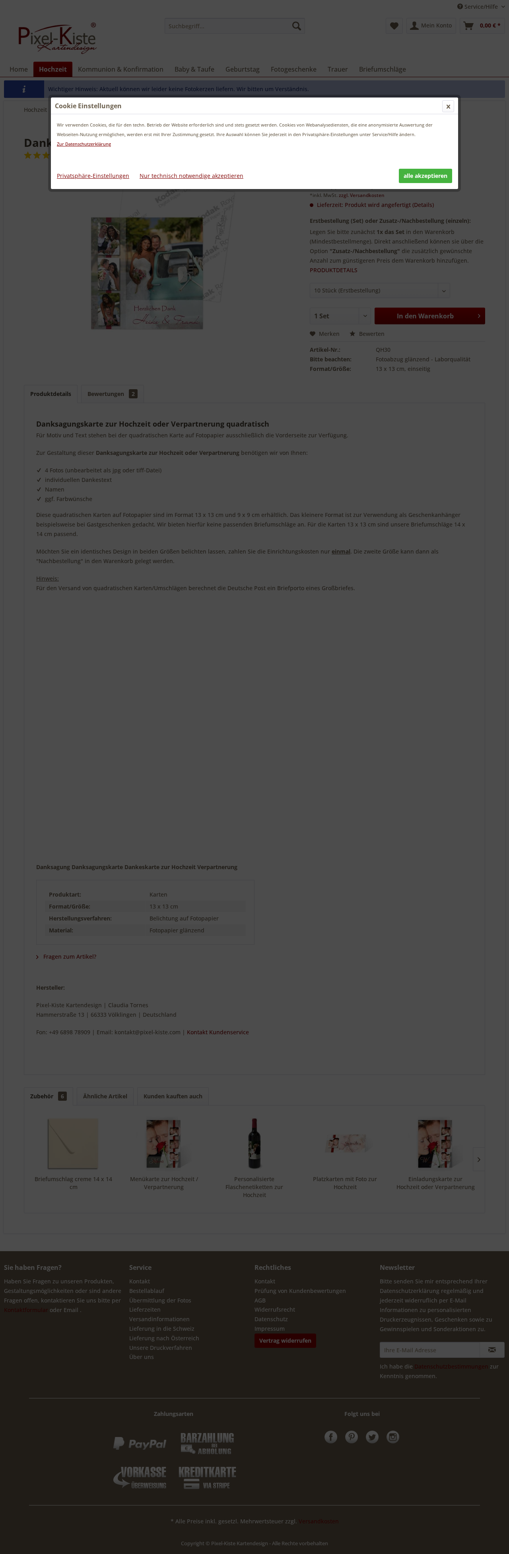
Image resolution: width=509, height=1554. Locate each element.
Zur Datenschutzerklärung (84, 144)
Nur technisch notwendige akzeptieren (191, 175)
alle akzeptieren (425, 175)
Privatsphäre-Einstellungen (93, 175)
